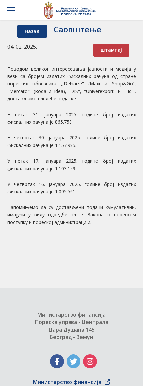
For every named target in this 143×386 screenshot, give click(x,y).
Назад (32, 31)
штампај (111, 50)
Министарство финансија (67, 382)
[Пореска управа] (71, 10)
